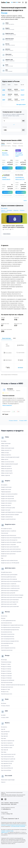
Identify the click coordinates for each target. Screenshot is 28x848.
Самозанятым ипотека (6, 650)
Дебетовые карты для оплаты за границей (11, 597)
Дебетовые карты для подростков (9, 602)
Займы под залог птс (6, 450)
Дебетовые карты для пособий (8, 604)
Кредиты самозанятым (7, 516)
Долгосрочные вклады (6, 682)
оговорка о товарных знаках (7, 830)
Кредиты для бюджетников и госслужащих (11, 512)
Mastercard (3, 556)
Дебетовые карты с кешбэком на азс (10, 586)
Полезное (22, 210)
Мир (2, 558)
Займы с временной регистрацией (9, 464)
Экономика (9, 210)
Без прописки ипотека (6, 632)
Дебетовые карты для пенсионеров (10, 599)
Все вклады (4, 659)
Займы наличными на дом (7, 448)
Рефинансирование (6, 491)
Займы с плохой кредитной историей (10, 457)
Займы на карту (5, 452)
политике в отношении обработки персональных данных (13, 825)
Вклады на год (4, 691)
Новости (3, 210)
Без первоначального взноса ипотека (10, 627)
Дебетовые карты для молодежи (9, 574)
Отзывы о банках (13, 420)
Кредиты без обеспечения (7, 496)
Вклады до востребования (7, 680)
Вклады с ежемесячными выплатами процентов (13, 684)
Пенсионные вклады (6, 662)
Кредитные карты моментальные (9, 560)
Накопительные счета (6, 693)
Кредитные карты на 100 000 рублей (10, 562)
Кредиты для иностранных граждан (10, 514)
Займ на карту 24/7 (20, 179)
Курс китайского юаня (6, 747)
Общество (15, 210)
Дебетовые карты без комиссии (9, 579)
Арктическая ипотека (6, 622)
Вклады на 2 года (5, 689)
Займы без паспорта (6, 466)
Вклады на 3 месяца (6, 668)
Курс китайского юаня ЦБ (7, 745)
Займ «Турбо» (5, 154)
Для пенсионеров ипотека (7, 636)
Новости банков (6, 233)
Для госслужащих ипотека (7, 638)
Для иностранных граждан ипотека (10, 641)
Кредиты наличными (6, 487)
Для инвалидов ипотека (7, 643)
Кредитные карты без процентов (9, 540)
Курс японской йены (6, 770)
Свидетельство (4, 832)
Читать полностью (7, 405)
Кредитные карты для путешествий (10, 546)
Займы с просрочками (6, 470)
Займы (25, 200)
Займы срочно (4, 459)
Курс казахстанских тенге (7, 756)
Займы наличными (5, 443)
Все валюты (4, 727)
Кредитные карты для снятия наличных (11, 549)
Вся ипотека (4, 616)
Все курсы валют (21, 104)
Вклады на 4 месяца (6, 671)
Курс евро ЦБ (4, 736)
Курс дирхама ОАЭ (5, 765)
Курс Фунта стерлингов (7, 743)
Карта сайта (13, 804)
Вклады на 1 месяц (5, 664)
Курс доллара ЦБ (5, 731)
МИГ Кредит (18, 153)
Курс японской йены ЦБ (7, 768)
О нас (2, 802)
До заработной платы (19, 155)
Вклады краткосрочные (7, 687)
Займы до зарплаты (6, 454)
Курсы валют (4, 211)
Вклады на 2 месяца (6, 666)
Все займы (3, 441)
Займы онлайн (4, 445)
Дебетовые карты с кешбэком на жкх (10, 588)
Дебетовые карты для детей (8, 592)
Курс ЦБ (22, 84)
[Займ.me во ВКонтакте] (5, 799)
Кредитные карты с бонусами (8, 544)
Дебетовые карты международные (9, 590)
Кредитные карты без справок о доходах (11, 542)
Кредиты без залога (6, 505)
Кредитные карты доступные (8, 553)
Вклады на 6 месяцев (6, 675)
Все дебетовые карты (6, 572)
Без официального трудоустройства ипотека (12, 625)
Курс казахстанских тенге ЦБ (8, 754)
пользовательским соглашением (18, 826)
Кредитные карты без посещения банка (11, 537)
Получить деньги (7, 167)
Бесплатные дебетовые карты (8, 576)
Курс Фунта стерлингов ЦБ (7, 740)
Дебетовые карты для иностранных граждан (12, 595)
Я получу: (5, 127)
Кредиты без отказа (6, 489)
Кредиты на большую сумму (8, 507)
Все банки (20, 367)
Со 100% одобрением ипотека (8, 620)
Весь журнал (4, 208)
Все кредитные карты (6, 528)
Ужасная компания (8, 395)
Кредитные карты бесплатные (8, 535)
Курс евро (3, 738)
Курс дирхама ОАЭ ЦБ (6, 763)
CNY (3, 100)
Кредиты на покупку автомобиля (9, 494)
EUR (17, 2)
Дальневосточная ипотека (7, 634)
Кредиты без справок (6, 503)
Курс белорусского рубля (7, 761)
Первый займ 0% (6, 179)
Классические (4, 533)
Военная (3, 618)
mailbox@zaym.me (7, 809)
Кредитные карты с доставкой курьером (11, 551)
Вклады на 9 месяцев (6, 678)
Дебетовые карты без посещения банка (11, 581)
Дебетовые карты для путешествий (10, 606)
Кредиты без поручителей (7, 498)
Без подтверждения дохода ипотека (10, 629)
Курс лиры (3, 752)
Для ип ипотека (5, 645)
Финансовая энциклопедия (8, 779)
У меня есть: (5, 117)
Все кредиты (4, 484)
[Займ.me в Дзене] (2, 799)
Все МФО (3, 715)
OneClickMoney (19, 177)
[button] (23, 2)
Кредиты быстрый (5, 510)
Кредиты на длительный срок (8, 519)
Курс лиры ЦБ (4, 749)
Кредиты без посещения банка (8, 500)
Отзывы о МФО (23, 420)
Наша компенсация (5, 804)
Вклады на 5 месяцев (6, 673)
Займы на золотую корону (7, 461)
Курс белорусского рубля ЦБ (8, 758)
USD (12, 2)
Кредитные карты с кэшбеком (8, 530)
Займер (4, 177)
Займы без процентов (6, 468)
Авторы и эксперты (14, 802)
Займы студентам (5, 475)
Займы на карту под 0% (7, 473)
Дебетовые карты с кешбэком (8, 583)
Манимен (4, 153)
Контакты (6, 802)
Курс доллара (4, 733)
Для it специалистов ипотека (8, 647)
